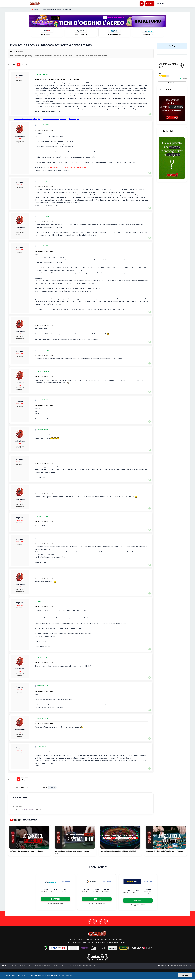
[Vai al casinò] (47, 31)
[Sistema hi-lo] (172, 108)
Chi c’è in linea (17, 806)
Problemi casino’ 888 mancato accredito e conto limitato (51, 45)
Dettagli (55, 899)
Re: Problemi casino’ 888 (44, 130)
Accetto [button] (185, 975)
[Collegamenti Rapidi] (142, 3)
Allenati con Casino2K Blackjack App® (27, 119)
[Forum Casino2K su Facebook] (95, 921)
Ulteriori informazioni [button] (65, 975)
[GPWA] (124, 948)
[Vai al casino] (50, 881)
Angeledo (19, 75)
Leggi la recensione (56, 903)
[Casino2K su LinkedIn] (106, 921)
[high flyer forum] (97, 21)
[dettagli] (91, 881)
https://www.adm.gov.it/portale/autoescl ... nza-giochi (70, 167)
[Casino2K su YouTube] (89, 921)
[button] (26, 64)
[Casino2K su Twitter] (100, 921)
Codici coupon (74, 119)
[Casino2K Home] (34, 4)
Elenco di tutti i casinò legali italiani (54, 119)
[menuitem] (170, 965)
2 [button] (22, 64)
